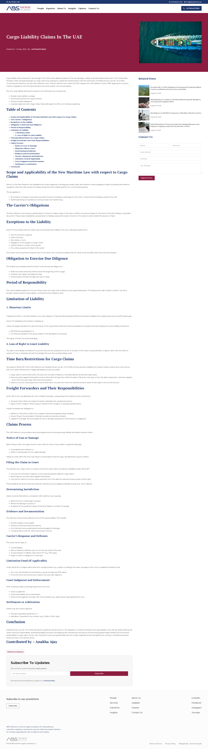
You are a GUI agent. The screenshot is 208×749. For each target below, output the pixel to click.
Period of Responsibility (21, 127)
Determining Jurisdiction (25, 151)
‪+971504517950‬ (193, 8)
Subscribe (99, 674)
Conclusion (15, 167)
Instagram (197, 708)
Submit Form (146, 178)
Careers (135, 708)
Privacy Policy (49, 681)
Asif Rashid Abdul (38, 49)
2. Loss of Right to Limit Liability (28, 135)
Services (114, 703)
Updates (82, 8)
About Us (61, 8)
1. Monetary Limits (22, 133)
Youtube (196, 712)
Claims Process (17, 143)
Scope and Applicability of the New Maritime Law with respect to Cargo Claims (43, 117)
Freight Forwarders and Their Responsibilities (30, 141)
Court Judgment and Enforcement (29, 161)
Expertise (50, 8)
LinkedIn (196, 698)
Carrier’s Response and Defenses (29, 156)
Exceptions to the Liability (21, 122)
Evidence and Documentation (27, 154)
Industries (114, 708)
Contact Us (93, 8)
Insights (72, 8)
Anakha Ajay (46, 641)
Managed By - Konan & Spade (190, 744)
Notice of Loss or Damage (26, 146)
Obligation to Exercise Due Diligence (26, 125)
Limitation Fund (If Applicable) (27, 159)
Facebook (196, 703)
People (40, 8)
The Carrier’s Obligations (21, 120)
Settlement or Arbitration (26, 164)
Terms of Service (155, 744)
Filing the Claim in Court (25, 148)
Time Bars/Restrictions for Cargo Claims (27, 138)
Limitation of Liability (19, 130)
